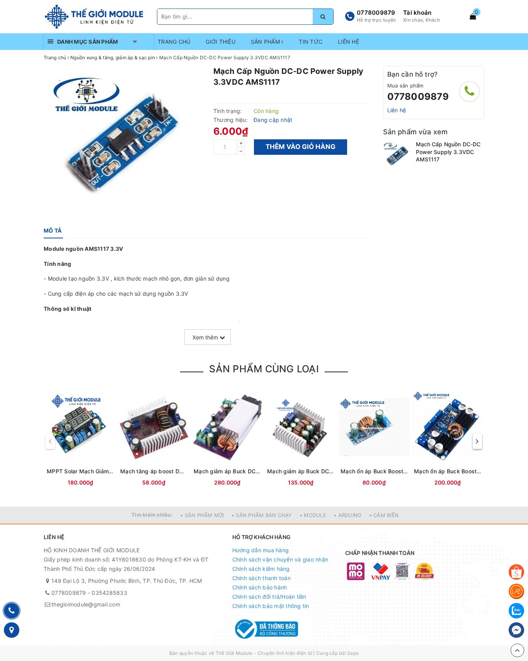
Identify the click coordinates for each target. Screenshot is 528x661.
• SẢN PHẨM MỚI (202, 515)
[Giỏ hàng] (473, 16)
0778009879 (376, 12)
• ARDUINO (347, 515)
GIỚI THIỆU (220, 41)
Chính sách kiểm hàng (261, 568)
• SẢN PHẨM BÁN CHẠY (262, 515)
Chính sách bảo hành (259, 587)
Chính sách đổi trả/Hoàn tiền (269, 596)
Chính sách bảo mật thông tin (270, 606)
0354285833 (109, 592)
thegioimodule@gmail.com (85, 604)
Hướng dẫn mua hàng (260, 550)
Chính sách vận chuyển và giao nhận (280, 559)
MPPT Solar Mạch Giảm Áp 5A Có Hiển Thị (80, 471)
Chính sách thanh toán (261, 578)
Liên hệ (396, 110)
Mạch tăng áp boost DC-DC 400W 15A (153, 471)
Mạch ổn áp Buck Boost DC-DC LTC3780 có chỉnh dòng (447, 471)
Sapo (353, 653)
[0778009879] (469, 91)
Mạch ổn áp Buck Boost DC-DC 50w (374, 471)
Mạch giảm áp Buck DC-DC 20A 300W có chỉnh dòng (300, 471)
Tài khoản (417, 12)
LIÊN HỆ (348, 41)
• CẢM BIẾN (384, 515)
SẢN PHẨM (266, 41)
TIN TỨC (310, 41)
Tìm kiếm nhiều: (152, 515)
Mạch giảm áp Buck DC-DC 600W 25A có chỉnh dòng (227, 471)
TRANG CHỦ (174, 41)
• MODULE (313, 515)
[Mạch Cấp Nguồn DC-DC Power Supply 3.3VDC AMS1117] (397, 155)
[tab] (52, 230)
